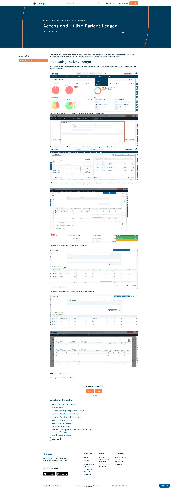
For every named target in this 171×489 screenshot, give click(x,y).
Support (165, 485)
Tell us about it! (67, 378)
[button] (90, 391)
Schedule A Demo (120, 462)
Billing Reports (82, 20)
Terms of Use (56, 485)
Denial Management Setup (61, 435)
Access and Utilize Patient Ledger (64, 404)
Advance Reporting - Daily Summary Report (68, 411)
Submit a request (123, 3)
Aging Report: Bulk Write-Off (62, 423)
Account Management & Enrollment (104, 459)
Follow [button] (124, 32)
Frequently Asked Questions (120, 458)
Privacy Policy (47, 485)
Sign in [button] (133, 3)
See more (55, 439)
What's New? (103, 466)
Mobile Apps (87, 474)
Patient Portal (88, 472)
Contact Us (118, 464)
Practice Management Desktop (66, 20)
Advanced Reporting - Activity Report (66, 414)
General (86, 457)
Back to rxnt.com (111, 3)
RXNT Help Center (49, 20)
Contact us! (63, 374)
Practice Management (88, 461)
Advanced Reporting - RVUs (62, 420)
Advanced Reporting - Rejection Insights (66, 417)
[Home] (38, 3)
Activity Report (57, 407)
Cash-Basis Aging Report (61, 426)
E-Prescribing (88, 469)
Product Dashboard (105, 464)
